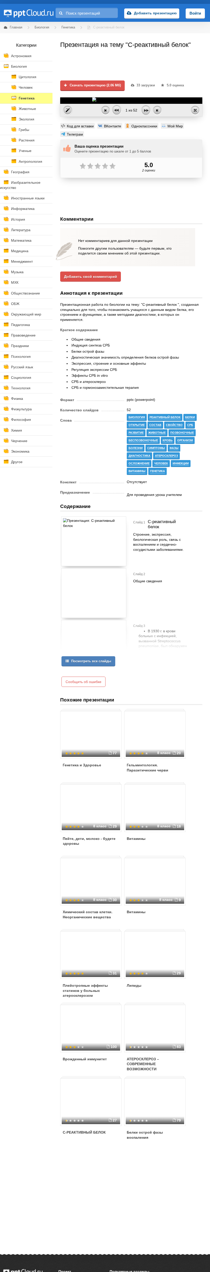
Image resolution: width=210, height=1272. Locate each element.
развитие (136, 432)
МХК (14, 282)
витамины (137, 471)
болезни (136, 448)
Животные (27, 109)
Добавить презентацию (155, 13)
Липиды (134, 985)
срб (190, 424)
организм (185, 440)
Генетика (27, 98)
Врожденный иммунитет (85, 1059)
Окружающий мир (26, 314)
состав (155, 424)
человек (161, 463)
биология (137, 417)
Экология (26, 119)
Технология (20, 388)
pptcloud (28, 13)
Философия (21, 420)
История (18, 219)
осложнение (139, 463)
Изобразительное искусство (20, 185)
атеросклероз (166, 455)
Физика (17, 398)
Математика (21, 240)
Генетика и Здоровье (82, 765)
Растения (27, 140)
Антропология (30, 161)
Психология (21, 356)
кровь (168, 440)
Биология (19, 66)
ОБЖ (15, 304)
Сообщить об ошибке (83, 682)
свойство (174, 424)
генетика (157, 471)
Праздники (20, 346)
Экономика (20, 451)
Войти (195, 13)
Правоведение (23, 335)
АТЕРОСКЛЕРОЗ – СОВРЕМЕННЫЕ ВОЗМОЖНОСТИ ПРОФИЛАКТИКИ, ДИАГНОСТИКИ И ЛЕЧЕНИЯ (151, 1069)
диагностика (139, 455)
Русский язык (22, 367)
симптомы (156, 448)
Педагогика (20, 325)
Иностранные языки (28, 198)
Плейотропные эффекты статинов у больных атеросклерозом (85, 990)
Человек (26, 87)
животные (157, 432)
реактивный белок (165, 417)
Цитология (27, 77)
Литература (20, 230)
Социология (21, 377)
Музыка (17, 272)
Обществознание (25, 293)
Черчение (19, 441)
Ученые (25, 151)
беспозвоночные (143, 440)
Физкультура (21, 409)
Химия (16, 430)
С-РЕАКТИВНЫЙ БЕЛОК (84, 1132)
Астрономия (21, 56)
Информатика (23, 209)
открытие (137, 424)
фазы (174, 448)
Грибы (24, 130)
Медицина (19, 251)
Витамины (136, 839)
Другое (17, 462)
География (20, 172)
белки (190, 417)
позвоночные (182, 432)
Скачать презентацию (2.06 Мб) (95, 85)
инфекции (181, 463)
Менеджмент (22, 261)
